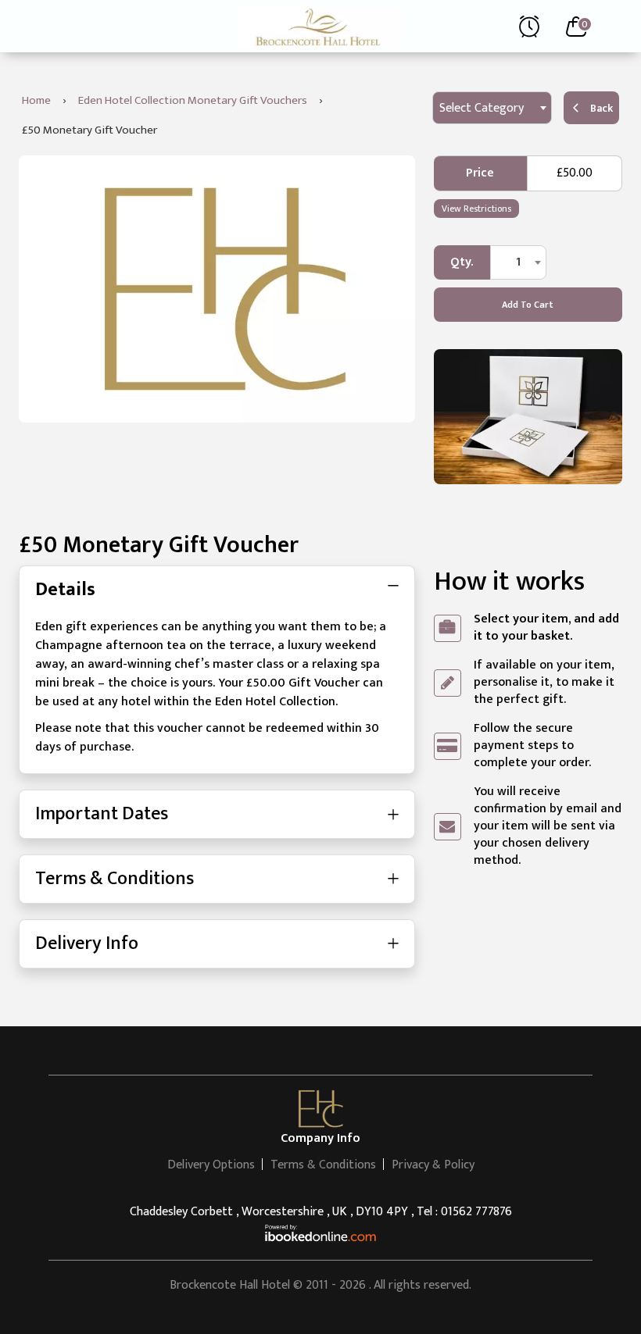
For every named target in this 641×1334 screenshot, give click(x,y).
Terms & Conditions (114, 878)
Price (480, 173)
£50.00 (575, 173)
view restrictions (476, 208)
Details (65, 589)
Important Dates (101, 813)
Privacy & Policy (433, 1164)
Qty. (461, 262)
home (36, 100)
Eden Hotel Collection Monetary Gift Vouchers (192, 100)
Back (601, 108)
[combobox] (492, 107)
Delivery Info (86, 943)
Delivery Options (211, 1164)
